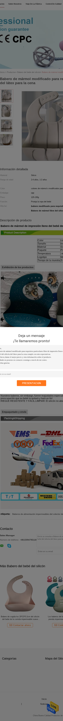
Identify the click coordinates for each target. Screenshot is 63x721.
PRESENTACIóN (31, 383)
